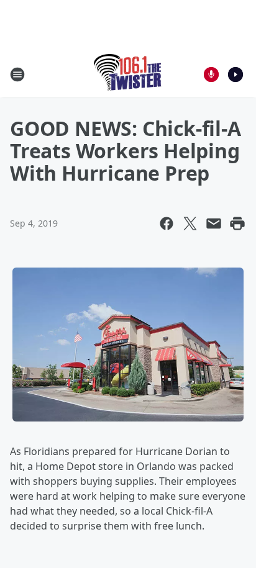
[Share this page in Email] (213, 223)
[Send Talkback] (211, 74)
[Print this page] (237, 223)
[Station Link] (128, 74)
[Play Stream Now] (235, 74)
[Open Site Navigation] (17, 74)
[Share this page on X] (190, 223)
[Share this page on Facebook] (166, 223)
